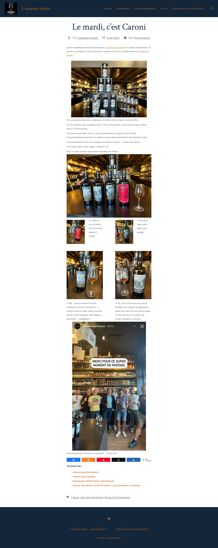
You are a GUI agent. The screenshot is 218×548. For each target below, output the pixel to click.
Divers (163, 8)
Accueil (108, 8)
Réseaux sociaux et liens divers (188, 8)
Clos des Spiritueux (91, 497)
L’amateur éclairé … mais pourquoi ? (88, 529)
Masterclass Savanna (84, 476)
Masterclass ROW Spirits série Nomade (94, 481)
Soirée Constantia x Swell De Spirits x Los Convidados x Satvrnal (107, 485)
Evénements (122, 8)
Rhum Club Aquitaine (117, 497)
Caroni (75, 497)
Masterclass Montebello (86, 472)
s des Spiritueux (115, 47)
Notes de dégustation (144, 8)
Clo (106, 47)
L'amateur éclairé (87, 38)
